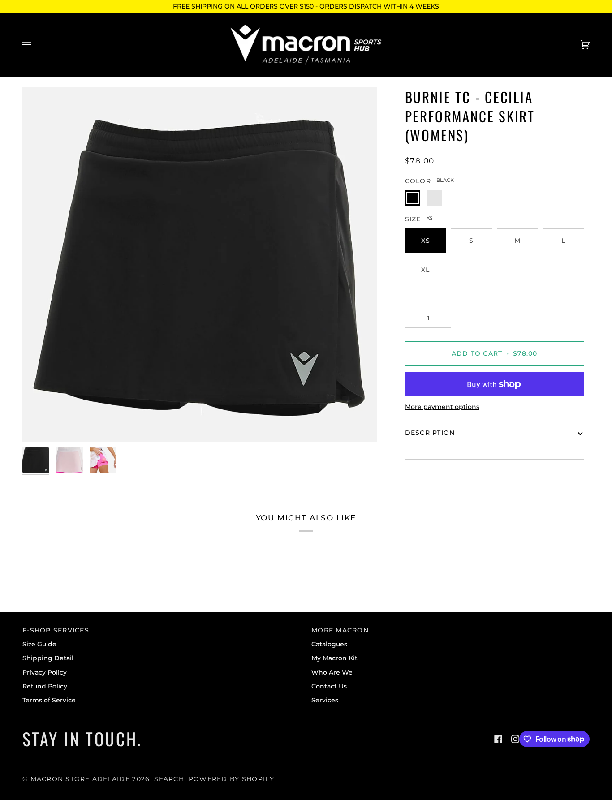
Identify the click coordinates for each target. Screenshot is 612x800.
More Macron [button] (340, 630)
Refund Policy (44, 686)
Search (169, 779)
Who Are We (332, 672)
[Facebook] (498, 739)
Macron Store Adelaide (80, 779)
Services (324, 700)
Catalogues (329, 644)
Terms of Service (49, 700)
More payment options (442, 406)
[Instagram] (515, 739)
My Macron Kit (334, 658)
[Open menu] (35, 45)
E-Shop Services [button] (55, 630)
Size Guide (39, 644)
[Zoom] (199, 264)
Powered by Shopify (232, 779)
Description (430, 433)
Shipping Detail (47, 658)
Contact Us (329, 686)
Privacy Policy (44, 672)
